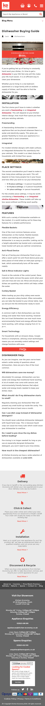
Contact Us (32, 586)
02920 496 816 (22, 623)
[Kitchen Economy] (5, 6)
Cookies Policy (10, 699)
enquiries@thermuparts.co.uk (22, 650)
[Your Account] (29, 5)
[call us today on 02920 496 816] (35, 7)
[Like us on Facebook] (27, 690)
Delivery (5, 586)
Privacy (20, 699)
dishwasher (6, 74)
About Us (7, 584)
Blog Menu (7, 20)
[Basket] (22, 5)
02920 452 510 (22, 645)
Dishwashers (19, 36)
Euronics (16, 584)
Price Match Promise (31, 584)
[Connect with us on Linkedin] (32, 690)
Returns (14, 586)
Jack (7, 36)
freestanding (16, 110)
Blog (41, 586)
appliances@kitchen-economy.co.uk (22, 628)
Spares (22, 586)
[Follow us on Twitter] (23, 690)
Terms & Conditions (33, 699)
